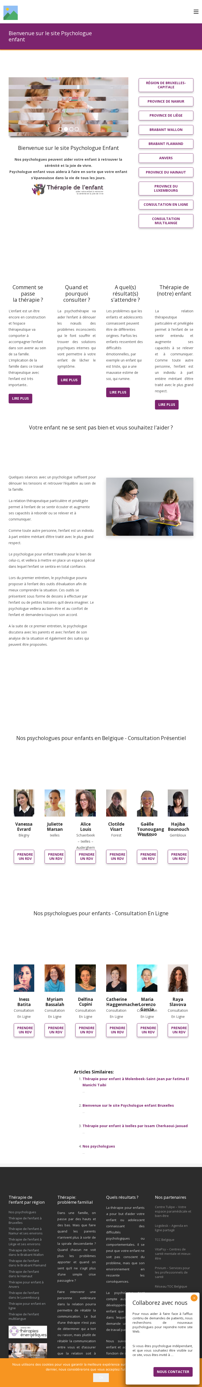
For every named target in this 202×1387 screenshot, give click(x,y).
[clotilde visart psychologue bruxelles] (116, 803)
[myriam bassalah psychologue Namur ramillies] (55, 978)
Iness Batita (24, 1001)
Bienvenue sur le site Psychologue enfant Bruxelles (128, 1105)
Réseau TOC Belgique (171, 1286)
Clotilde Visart (116, 826)
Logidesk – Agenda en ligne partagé (171, 1227)
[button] (196, 11)
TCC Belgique (164, 1239)
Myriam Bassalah (54, 1001)
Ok (101, 1377)
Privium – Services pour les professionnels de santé (172, 1272)
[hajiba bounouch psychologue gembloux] (178, 803)
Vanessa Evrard (24, 826)
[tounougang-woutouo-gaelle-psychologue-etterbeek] (147, 803)
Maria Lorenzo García (147, 1004)
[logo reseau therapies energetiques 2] (28, 1332)
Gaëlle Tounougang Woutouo (150, 829)
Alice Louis (85, 826)
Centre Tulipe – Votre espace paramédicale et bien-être (173, 1211)
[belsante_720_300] (28, 1351)
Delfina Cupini (85, 1001)
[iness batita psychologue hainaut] (24, 978)
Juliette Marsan (55, 826)
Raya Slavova (177, 1001)
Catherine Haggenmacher (122, 1001)
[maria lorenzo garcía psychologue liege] (147, 978)
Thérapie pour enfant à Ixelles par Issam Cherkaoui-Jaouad (135, 1125)
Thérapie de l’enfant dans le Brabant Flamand (27, 1263)
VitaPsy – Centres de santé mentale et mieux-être (173, 1253)
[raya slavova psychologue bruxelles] (178, 978)
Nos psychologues (99, 1146)
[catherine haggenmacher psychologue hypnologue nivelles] (116, 978)
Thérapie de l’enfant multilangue (24, 1316)
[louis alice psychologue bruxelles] (85, 803)
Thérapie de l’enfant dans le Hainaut (24, 1273)
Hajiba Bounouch (178, 826)
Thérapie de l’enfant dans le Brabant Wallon (26, 1252)
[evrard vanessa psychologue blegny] (24, 803)
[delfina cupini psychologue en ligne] (85, 978)
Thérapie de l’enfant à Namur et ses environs (26, 1231)
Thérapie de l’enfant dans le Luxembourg (24, 1295)
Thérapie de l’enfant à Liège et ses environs (25, 1241)
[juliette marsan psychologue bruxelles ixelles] (55, 803)
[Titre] (10, 13)
